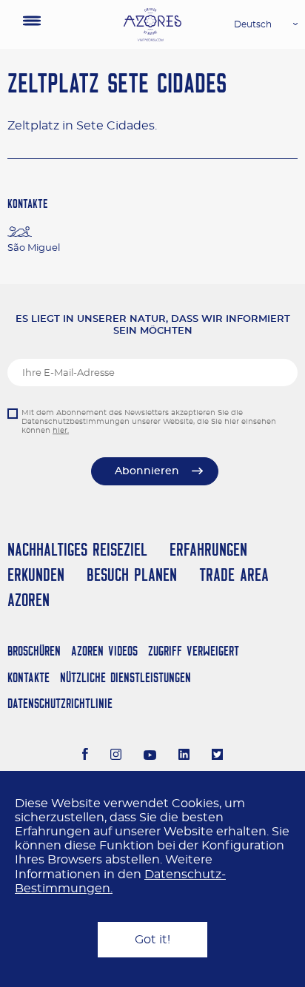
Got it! (152, 940)
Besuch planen (132, 574)
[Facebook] (85, 756)
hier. (61, 430)
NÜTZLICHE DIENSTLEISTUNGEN (125, 677)
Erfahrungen (208, 549)
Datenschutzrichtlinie (60, 703)
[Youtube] (150, 756)
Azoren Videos (104, 651)
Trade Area (234, 574)
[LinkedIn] (184, 756)
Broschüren (34, 651)
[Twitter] (217, 756)
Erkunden (35, 574)
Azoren (28, 599)
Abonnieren (147, 471)
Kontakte (28, 677)
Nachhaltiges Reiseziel (77, 549)
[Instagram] (115, 756)
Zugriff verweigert (193, 651)
